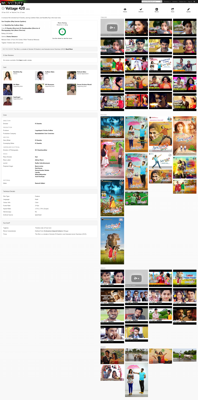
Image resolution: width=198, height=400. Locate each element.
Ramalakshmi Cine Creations (44, 133)
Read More (69, 49)
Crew (5, 115)
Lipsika (37, 172)
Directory (167, 1)
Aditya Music (39, 160)
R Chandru (38, 123)
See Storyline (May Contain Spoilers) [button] (14, 21)
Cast (4, 67)
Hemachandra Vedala (42, 170)
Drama (9, 36)
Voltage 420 (15, 8)
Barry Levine (39, 166)
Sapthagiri (16, 97)
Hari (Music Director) (18, 30)
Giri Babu (16, 84)
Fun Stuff (6, 223)
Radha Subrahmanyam (42, 163)
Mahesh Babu (81, 72)
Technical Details (9, 191)
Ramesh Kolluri (40, 183)
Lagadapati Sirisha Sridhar (44, 130)
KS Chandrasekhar (41, 150)
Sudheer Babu (18, 25)
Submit (174, 1)
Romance (15, 36)
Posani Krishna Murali (84, 84)
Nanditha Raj (9, 25)
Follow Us (182, 1)
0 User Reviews (8, 55)
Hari (36, 157)
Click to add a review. (24, 60)
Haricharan (38, 168)
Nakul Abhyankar (40, 174)
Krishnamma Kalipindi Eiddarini (53, 231)
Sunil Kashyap (39, 176)
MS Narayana (49, 84)
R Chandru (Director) (12, 28)
